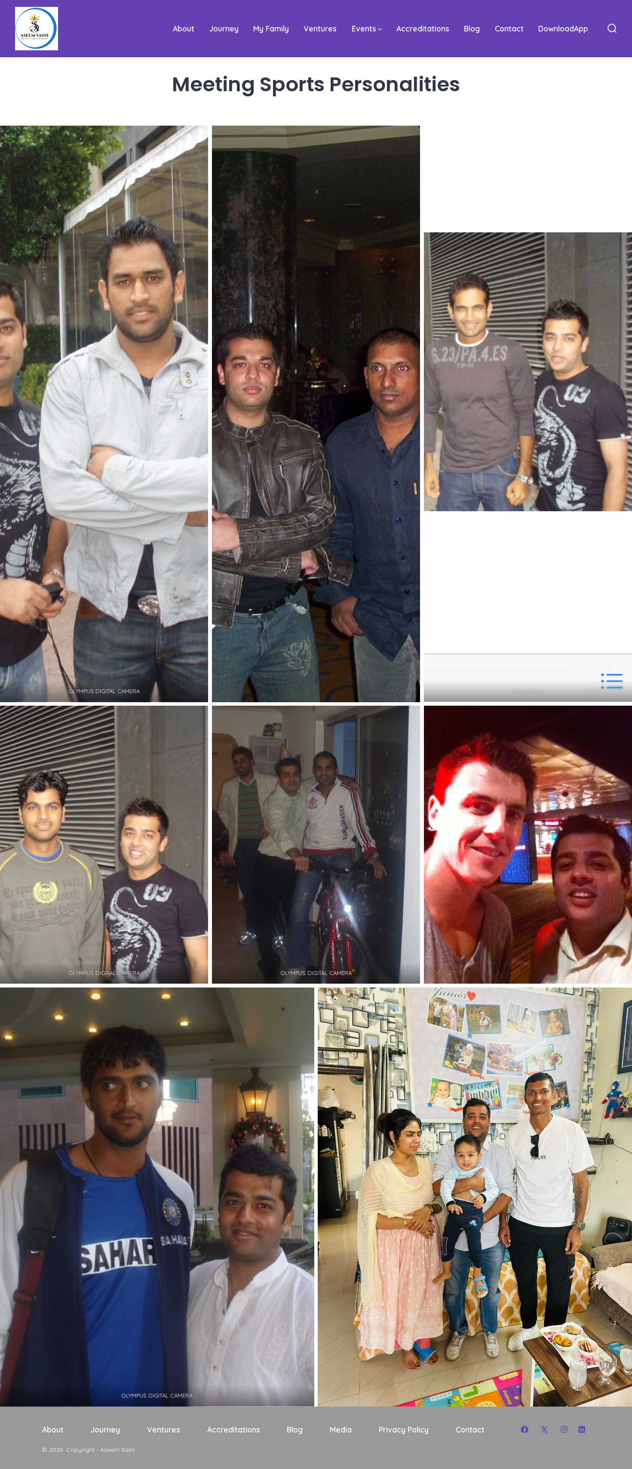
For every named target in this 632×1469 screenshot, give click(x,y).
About (183, 28)
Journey (224, 28)
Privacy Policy (404, 1429)
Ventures (320, 28)
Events (364, 28)
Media (341, 1429)
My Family (271, 28)
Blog (472, 28)
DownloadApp (563, 28)
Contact (509, 28)
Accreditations (422, 28)
